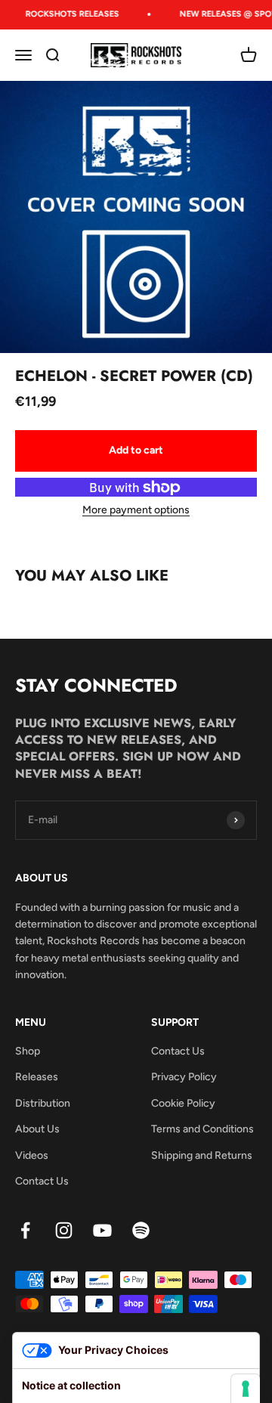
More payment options (136, 509)
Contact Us (42, 1181)
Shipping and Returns (201, 1155)
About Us (37, 1129)
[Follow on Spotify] (141, 1230)
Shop (27, 1051)
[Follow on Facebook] (25, 1230)
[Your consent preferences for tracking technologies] (245, 1388)
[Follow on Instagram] (64, 1230)
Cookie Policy (183, 1103)
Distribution (42, 1103)
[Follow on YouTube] (102, 1230)
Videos (31, 1155)
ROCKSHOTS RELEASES (69, 14)
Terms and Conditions (202, 1129)
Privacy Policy (184, 1076)
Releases (36, 1076)
